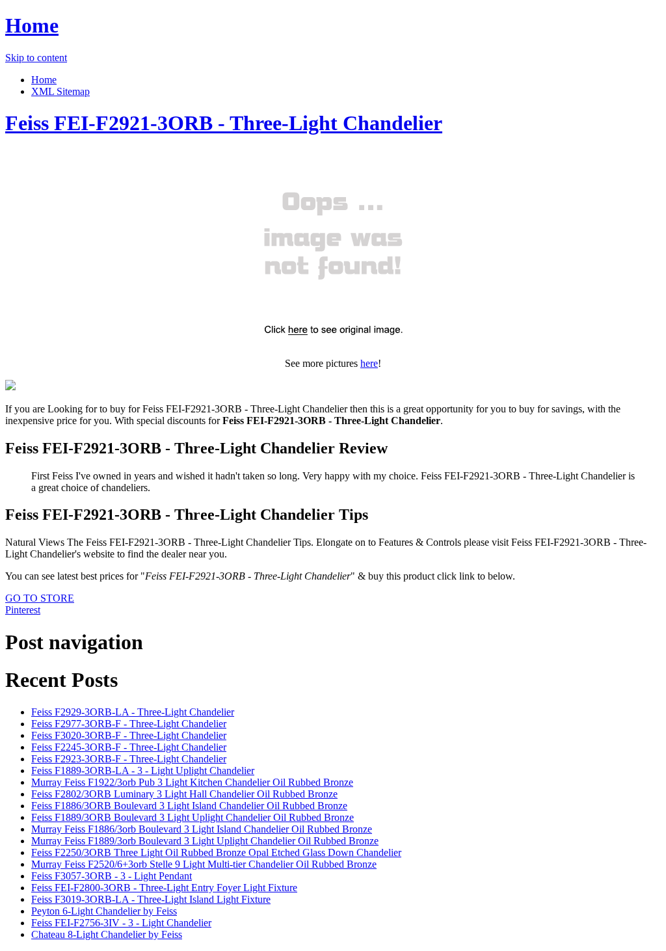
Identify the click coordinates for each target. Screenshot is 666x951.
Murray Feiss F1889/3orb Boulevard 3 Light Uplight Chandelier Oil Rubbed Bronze (205, 840)
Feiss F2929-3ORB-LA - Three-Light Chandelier (132, 711)
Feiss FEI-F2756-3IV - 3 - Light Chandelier (121, 922)
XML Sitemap (60, 91)
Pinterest (22, 609)
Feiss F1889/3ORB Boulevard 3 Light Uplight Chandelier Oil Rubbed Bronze (192, 817)
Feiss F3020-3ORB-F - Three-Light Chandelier (128, 735)
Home (32, 25)
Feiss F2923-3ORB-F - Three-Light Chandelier (128, 758)
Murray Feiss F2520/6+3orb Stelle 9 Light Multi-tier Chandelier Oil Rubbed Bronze (204, 864)
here (369, 363)
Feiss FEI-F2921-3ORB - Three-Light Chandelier (223, 123)
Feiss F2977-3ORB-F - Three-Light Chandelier (128, 723)
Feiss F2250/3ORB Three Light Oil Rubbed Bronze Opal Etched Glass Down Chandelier (216, 852)
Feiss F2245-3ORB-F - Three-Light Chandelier (128, 747)
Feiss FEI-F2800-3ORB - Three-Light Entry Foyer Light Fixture (164, 887)
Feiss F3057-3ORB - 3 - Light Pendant (111, 875)
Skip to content (36, 57)
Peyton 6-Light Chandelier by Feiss (104, 911)
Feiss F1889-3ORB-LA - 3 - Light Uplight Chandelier (142, 770)
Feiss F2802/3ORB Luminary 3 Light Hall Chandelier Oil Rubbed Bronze (184, 793)
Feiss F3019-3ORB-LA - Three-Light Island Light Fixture (151, 899)
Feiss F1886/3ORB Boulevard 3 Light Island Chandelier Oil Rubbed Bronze (189, 805)
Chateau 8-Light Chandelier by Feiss (106, 934)
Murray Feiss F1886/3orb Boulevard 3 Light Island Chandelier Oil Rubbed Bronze (201, 829)
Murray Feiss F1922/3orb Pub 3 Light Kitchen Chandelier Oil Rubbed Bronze (192, 782)
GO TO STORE (39, 598)
